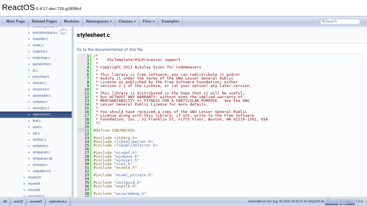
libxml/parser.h (133, 141)
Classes (125, 21)
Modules (71, 21)
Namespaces (97, 21)
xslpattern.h (42, 171)
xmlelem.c (40, 146)
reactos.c (40, 83)
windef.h (125, 152)
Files (147, 21)
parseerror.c (42, 64)
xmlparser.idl (42, 159)
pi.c (35, 70)
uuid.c (37, 127)
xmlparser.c (41, 152)
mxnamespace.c (45, 33)
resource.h (41, 89)
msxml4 (34, 184)
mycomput (36, 196)
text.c (37, 121)
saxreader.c (42, 96)
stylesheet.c (42, 114)
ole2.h (123, 164)
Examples (170, 21)
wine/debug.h (130, 193)
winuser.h (126, 160)
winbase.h (126, 156)
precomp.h (41, 77)
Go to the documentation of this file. (110, 49)
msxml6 (34, 190)
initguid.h (127, 182)
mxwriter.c (40, 39)
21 (83, 130)
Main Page (15, 21)
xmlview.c (40, 165)
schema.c (40, 102)
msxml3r (34, 177)
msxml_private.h (133, 175)
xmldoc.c (39, 140)
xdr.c (36, 133)
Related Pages (44, 21)
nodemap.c (41, 58)
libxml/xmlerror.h (135, 145)
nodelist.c (40, 51)
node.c (38, 45)
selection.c (41, 108)
